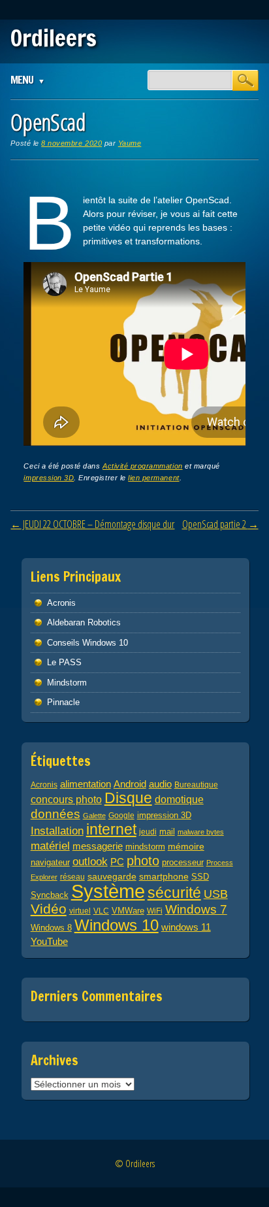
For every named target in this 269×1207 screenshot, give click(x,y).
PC (117, 861)
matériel (50, 845)
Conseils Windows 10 (87, 643)
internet (111, 829)
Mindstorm (67, 682)
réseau (72, 876)
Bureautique (196, 784)
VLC (101, 910)
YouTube (49, 941)
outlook (90, 861)
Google (121, 815)
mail (167, 831)
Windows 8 (51, 928)
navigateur (50, 862)
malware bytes (201, 832)
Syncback (50, 895)
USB (216, 894)
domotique (179, 799)
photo (143, 860)
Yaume (130, 143)
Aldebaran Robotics (84, 622)
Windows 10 (116, 925)
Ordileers (53, 38)
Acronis (61, 603)
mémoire (186, 846)
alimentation (85, 783)
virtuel (80, 910)
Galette (94, 815)
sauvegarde (111, 876)
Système (108, 891)
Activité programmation (143, 466)
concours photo (66, 799)
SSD (200, 877)
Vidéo (49, 908)
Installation (57, 831)
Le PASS (64, 662)
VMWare (128, 911)
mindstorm (145, 847)
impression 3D (49, 478)
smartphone (164, 876)
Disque (128, 797)
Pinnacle (63, 702)
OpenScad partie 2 (220, 524)
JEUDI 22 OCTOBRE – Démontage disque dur (92, 524)
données (55, 814)
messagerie (97, 846)
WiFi (155, 910)
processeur (183, 862)
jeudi (148, 831)
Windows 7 (196, 909)
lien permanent (153, 478)
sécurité (174, 892)
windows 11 (186, 927)
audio (160, 783)
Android (130, 784)
